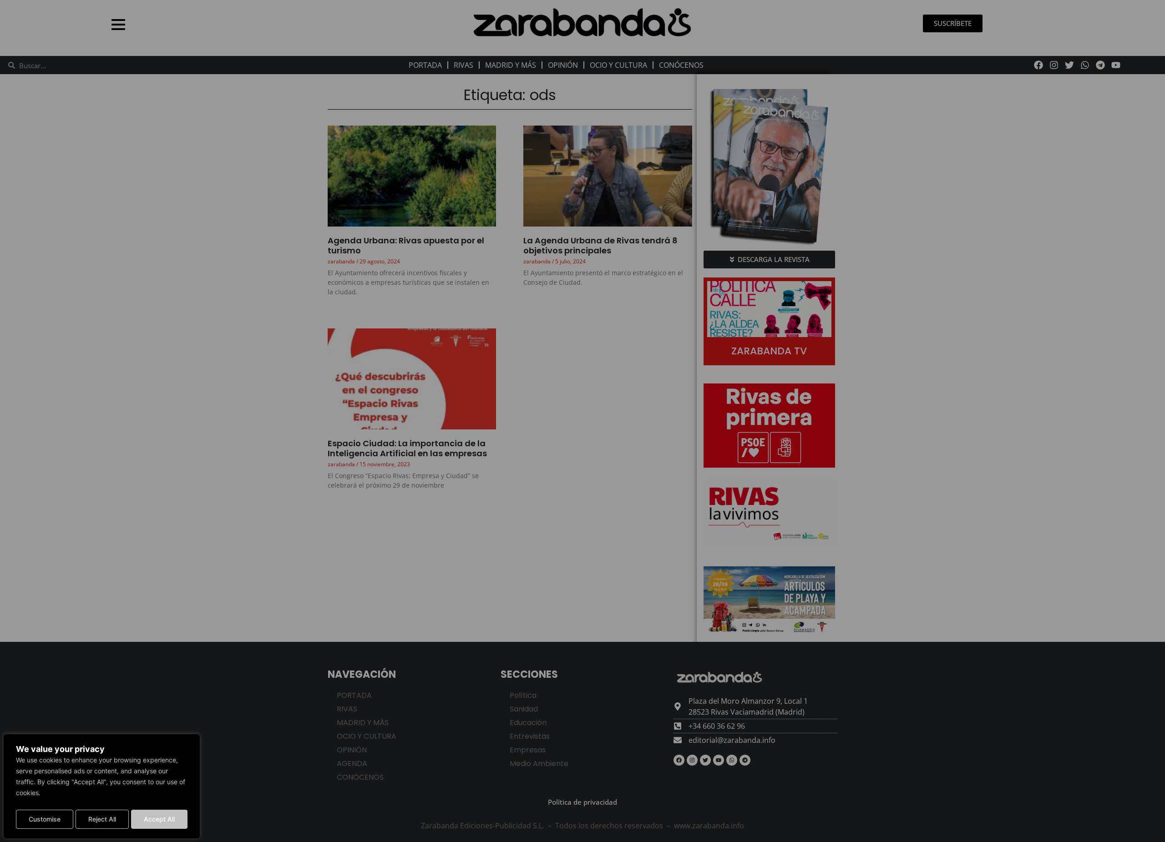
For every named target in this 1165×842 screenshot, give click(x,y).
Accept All (159, 819)
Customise (45, 819)
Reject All (102, 819)
